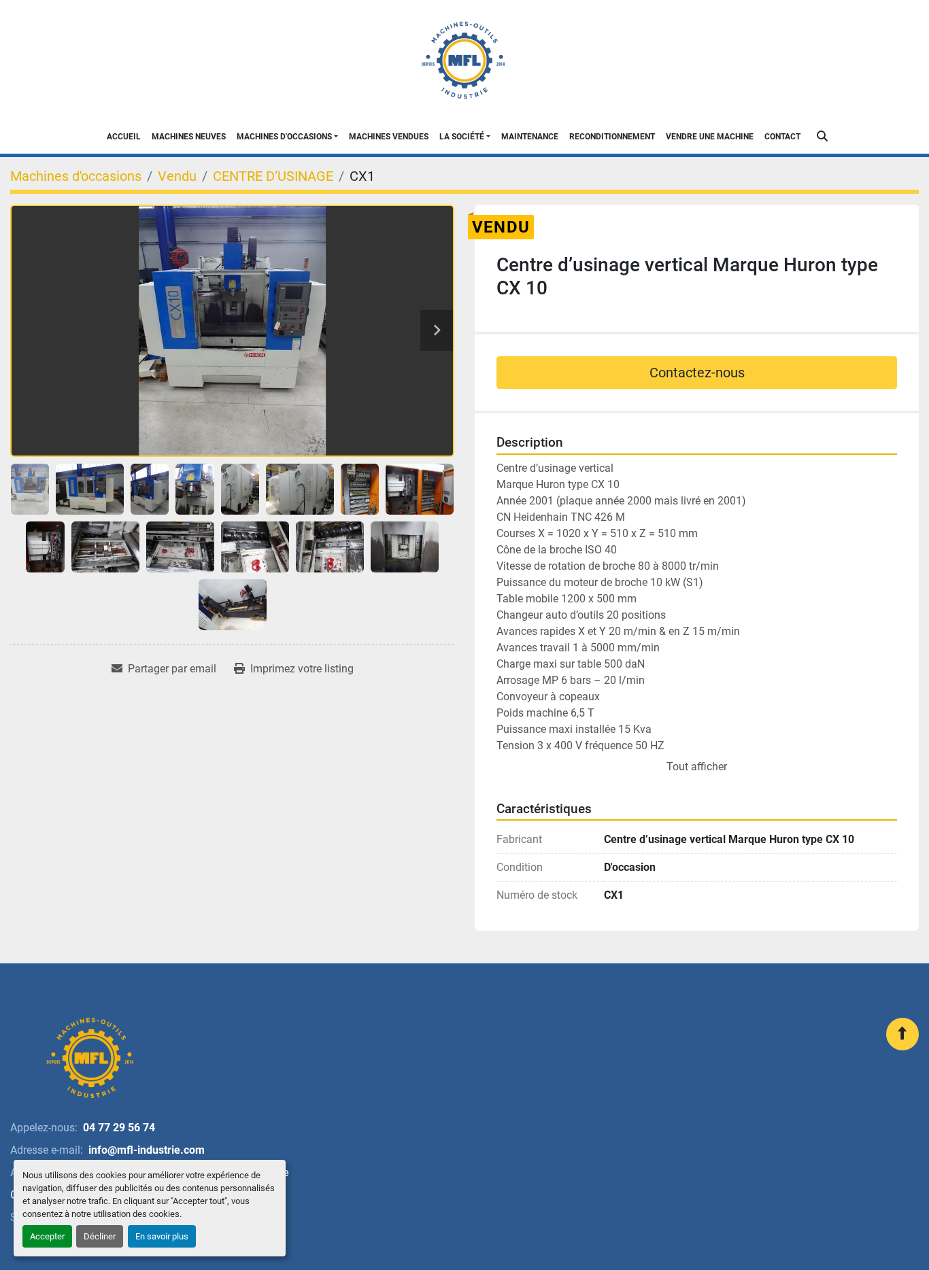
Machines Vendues (388, 136)
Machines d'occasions (284, 136)
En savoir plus (161, 1236)
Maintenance (529, 136)
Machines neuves (189, 136)
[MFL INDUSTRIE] (89, 1058)
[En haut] (902, 1034)
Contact (782, 136)
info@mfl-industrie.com (146, 1150)
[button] (287, 137)
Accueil (124, 136)
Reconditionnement (612, 136)
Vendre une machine (710, 136)
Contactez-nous (697, 372)
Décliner (100, 1236)
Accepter (47, 1236)
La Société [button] (461, 136)
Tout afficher (696, 766)
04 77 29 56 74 (119, 1127)
